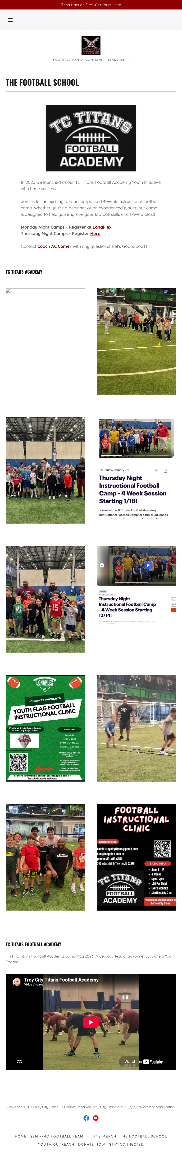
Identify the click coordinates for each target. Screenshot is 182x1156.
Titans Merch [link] (101, 1136)
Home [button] (21, 1136)
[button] (10, 20)
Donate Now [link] (91, 1144)
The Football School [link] (143, 1136)
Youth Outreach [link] (56, 1144)
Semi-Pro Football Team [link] (56, 1136)
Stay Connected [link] (126, 1144)
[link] (91, 45)
